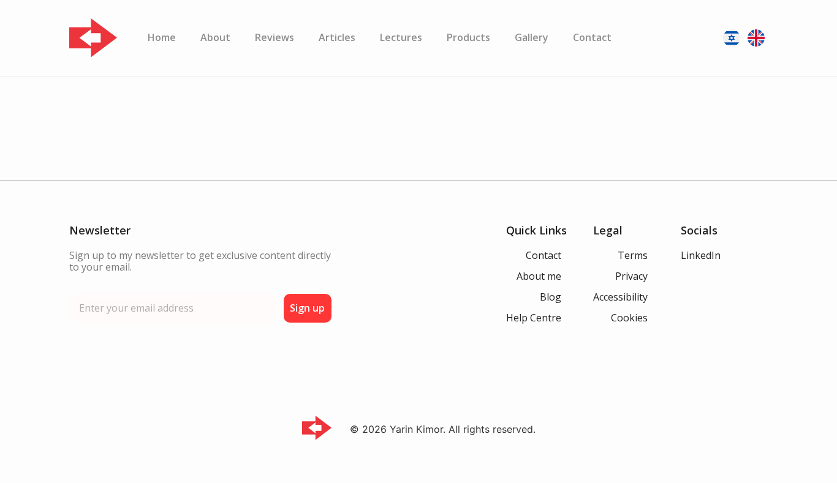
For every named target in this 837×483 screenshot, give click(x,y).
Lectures (401, 37)
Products (468, 37)
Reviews (274, 37)
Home (162, 37)
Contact (592, 37)
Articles (337, 37)
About (215, 37)
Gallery (531, 37)
